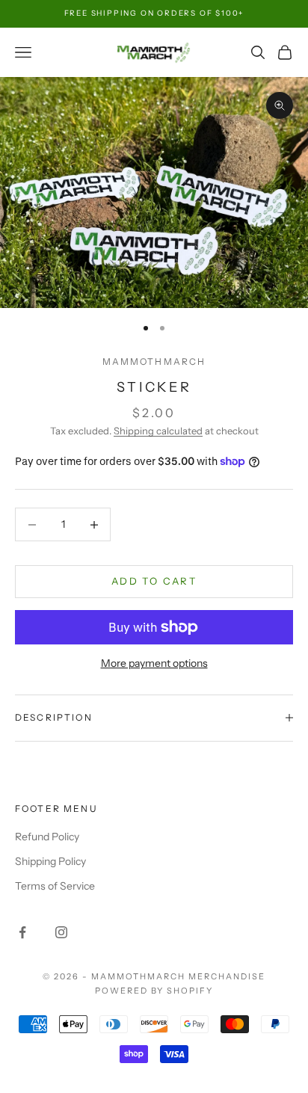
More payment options (154, 663)
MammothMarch (154, 361)
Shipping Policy (50, 861)
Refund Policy (47, 836)
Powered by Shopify (154, 990)
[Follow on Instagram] (61, 932)
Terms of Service (55, 886)
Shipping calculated (158, 431)
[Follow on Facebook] (22, 932)
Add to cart (154, 581)
